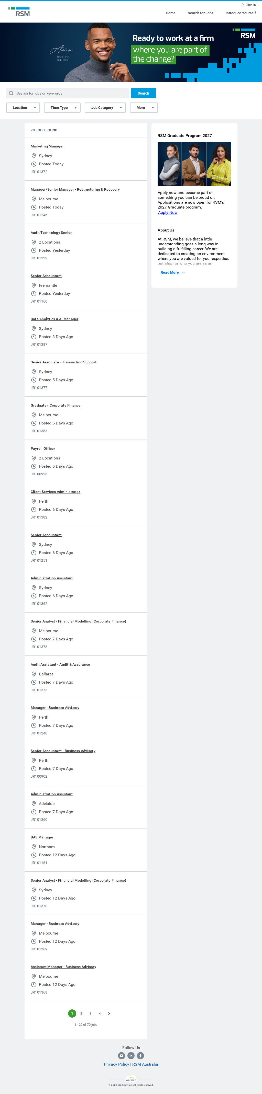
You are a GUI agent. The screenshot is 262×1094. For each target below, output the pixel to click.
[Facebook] (140, 1055)
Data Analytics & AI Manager (54, 319)
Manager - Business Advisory (55, 708)
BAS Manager (42, 837)
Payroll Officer (43, 448)
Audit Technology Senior (51, 233)
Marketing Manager (47, 146)
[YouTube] (121, 1055)
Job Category (102, 108)
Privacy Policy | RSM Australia (131, 1064)
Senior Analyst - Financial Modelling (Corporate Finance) (78, 621)
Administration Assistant (52, 578)
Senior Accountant (46, 276)
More (141, 108)
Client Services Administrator (55, 492)
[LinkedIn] (131, 1055)
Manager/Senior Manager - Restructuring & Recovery (75, 189)
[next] (109, 1013)
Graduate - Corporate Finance (56, 405)
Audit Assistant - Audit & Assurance (60, 664)
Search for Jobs (200, 13)
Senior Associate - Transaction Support (63, 362)
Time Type (59, 108)
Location (20, 108)
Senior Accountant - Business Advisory (63, 751)
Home (171, 13)
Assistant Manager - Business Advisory (63, 967)
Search (143, 93)
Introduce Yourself (241, 13)
